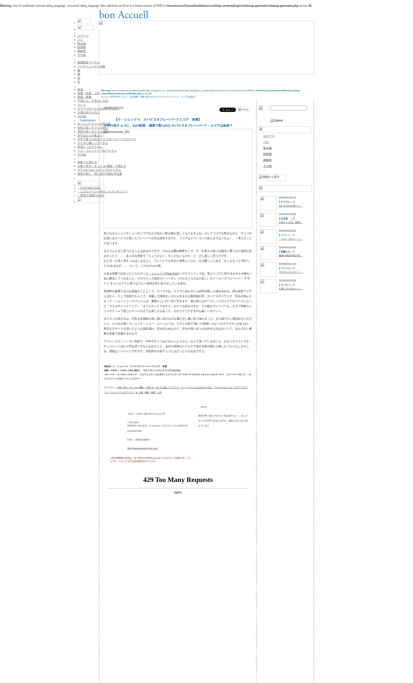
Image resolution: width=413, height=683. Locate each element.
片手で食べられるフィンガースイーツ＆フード (106, 139)
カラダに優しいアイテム (92, 143)
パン (80, 39)
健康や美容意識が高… (290, 255)
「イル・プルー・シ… (290, 239)
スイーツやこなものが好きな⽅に (196, 387)
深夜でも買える (87, 162)
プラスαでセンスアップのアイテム (99, 170)
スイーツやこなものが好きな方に (98, 108)
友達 (80, 89)
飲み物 (81, 43)
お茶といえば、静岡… (290, 222)
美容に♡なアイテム (90, 147)
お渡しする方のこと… (290, 288)
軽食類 (81, 47)
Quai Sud (172, 273)
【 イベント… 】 (287, 235)
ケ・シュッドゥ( (156, 273)
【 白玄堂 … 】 (287, 218)
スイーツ (83, 35)
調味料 (81, 51)
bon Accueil (123, 14)
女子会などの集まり (90, 135)
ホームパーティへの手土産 (94, 123)
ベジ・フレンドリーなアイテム (97, 150)
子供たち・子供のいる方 (92, 100)
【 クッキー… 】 (287, 284)
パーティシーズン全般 (91, 66)
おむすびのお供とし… (290, 205)
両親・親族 (84, 97)
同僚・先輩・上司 (88, 93)
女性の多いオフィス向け (92, 127)
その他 (81, 55)
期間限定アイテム (88, 62)
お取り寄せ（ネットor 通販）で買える (135, 387)
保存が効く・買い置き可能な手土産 (99, 173)
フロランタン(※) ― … (291, 272)
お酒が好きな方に (88, 112)
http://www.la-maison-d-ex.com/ (142, 448)
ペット (81, 104)
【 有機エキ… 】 (287, 251)
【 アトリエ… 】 (287, 268)
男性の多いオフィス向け (92, 131)
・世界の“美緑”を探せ (90, 195)
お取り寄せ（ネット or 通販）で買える (101, 166)
